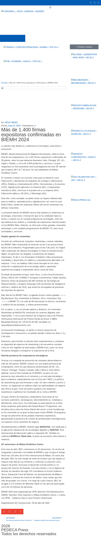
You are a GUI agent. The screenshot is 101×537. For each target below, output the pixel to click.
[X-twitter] (90, 2)
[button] (12, 38)
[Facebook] (94, 2)
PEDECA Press (14, 530)
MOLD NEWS (11, 122)
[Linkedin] (98, 2)
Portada (4, 83)
